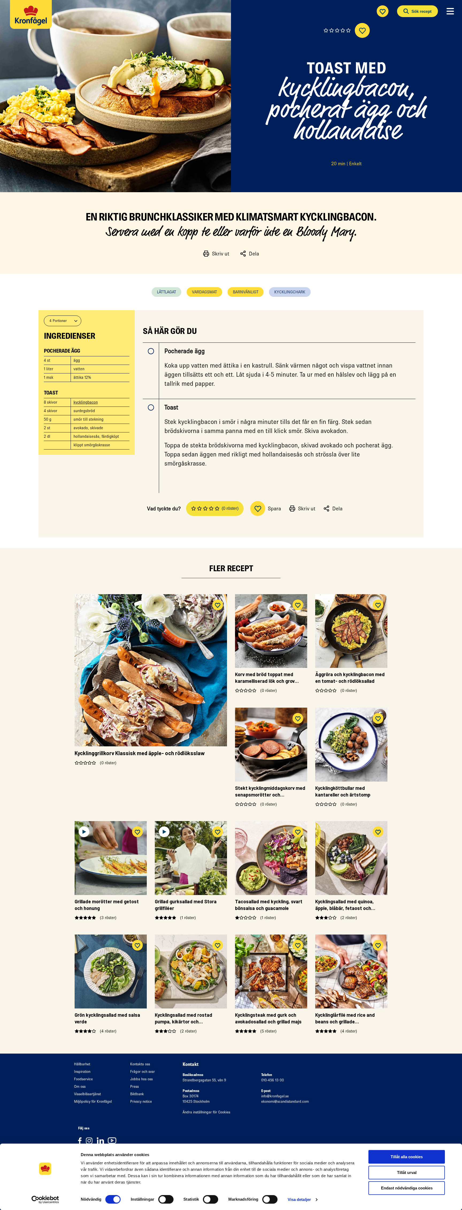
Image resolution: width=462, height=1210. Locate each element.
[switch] (166, 1199)
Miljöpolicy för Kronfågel (93, 1101)
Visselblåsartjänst (87, 1094)
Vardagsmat (204, 292)
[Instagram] (91, 1140)
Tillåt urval (407, 1172)
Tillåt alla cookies (407, 1156)
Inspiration (82, 1072)
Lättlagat (166, 292)
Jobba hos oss (141, 1079)
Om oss (80, 1087)
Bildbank (137, 1094)
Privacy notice (141, 1101)
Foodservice (83, 1079)
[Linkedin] (102, 1140)
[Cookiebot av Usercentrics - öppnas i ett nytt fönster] (45, 1200)
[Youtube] (113, 1140)
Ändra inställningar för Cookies (206, 1112)
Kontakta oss (140, 1064)
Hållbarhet (82, 1064)
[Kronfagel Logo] (32, 17)
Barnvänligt (245, 292)
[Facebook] (81, 1140)
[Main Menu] (450, 11)
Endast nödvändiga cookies (407, 1188)
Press (134, 1087)
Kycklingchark (289, 292)
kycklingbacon (86, 402)
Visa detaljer (299, 1199)
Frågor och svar (142, 1072)
